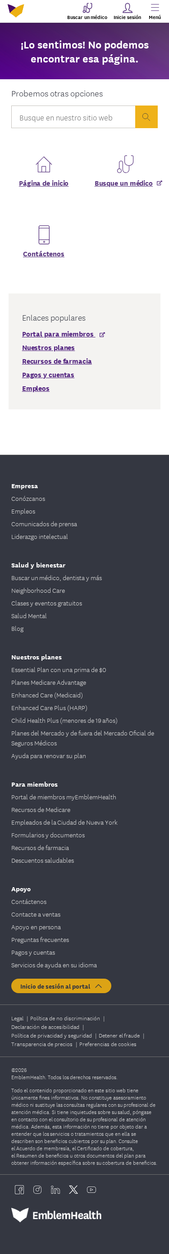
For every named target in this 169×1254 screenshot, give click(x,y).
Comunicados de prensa (44, 524)
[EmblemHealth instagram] (37, 1190)
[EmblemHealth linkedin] (55, 1190)
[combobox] (73, 119)
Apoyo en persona (36, 927)
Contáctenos (43, 253)
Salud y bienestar (38, 564)
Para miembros (34, 783)
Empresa (24, 485)
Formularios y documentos (48, 835)
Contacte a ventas (35, 914)
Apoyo (21, 888)
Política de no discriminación (65, 1018)
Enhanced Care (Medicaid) (47, 695)
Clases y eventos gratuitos (46, 603)
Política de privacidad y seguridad (52, 1035)
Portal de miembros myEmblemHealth (63, 797)
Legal (18, 1018)
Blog (17, 628)
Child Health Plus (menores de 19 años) (64, 720)
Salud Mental (29, 615)
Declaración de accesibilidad (46, 1026)
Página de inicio (44, 182)
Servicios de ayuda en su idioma (54, 965)
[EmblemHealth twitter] (73, 1190)
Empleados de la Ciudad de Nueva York (64, 822)
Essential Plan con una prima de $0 (58, 669)
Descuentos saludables (42, 860)
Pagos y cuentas (33, 952)
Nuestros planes (36, 656)
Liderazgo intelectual (39, 536)
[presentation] (146, 117)
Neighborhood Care (38, 590)
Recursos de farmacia (40, 847)
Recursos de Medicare (40, 809)
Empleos (23, 511)
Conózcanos (28, 498)
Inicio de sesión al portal (57, 986)
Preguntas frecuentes (40, 939)
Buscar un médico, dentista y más (56, 577)
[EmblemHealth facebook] (19, 1190)
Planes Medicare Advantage (48, 682)
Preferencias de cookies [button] (108, 1043)
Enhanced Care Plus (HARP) (49, 707)
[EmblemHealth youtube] (91, 1190)
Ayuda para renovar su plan (48, 755)
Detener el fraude (120, 1035)
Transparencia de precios (42, 1043)
